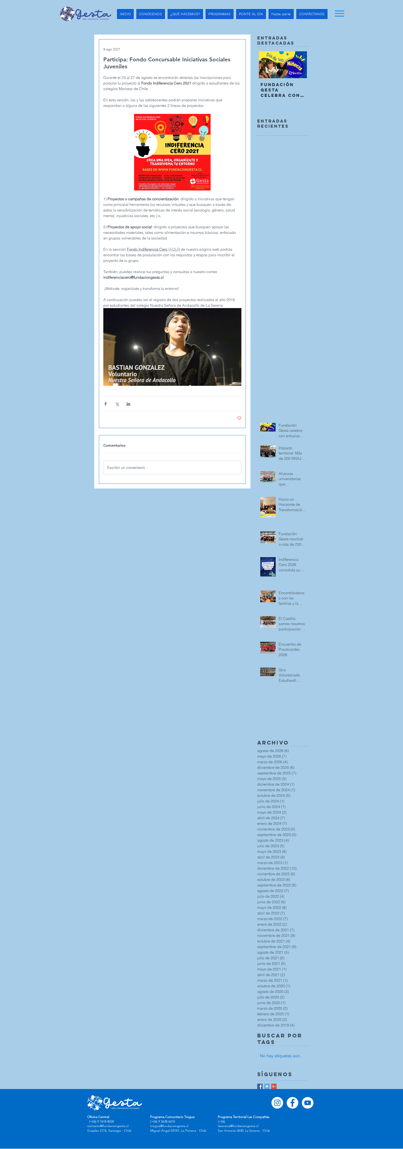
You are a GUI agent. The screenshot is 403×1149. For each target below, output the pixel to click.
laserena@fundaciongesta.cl (238, 1126)
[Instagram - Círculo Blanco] (277, 1103)
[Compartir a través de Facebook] (105, 404)
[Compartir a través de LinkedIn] (128, 404)
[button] (150, 14)
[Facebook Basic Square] (260, 1086)
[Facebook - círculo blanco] (292, 1103)
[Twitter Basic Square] (267, 1086)
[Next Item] (299, 64)
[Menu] (339, 13)
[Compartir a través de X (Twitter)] (117, 404)
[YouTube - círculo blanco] (307, 1103)
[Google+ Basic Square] (274, 1086)
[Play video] (172, 347)
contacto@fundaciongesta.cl (108, 1126)
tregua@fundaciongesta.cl (169, 1126)
